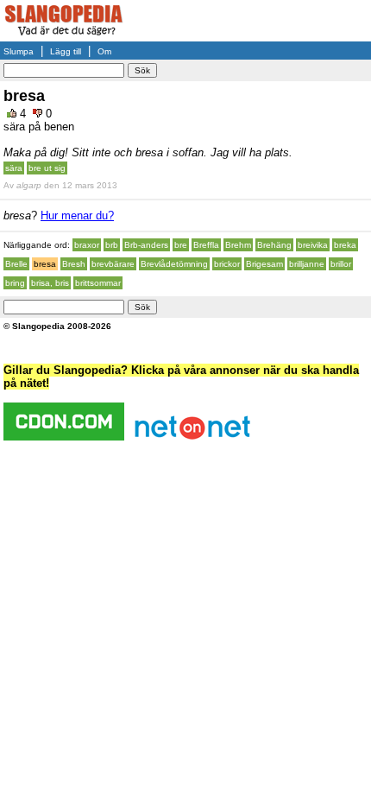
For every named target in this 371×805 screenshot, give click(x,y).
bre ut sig (47, 168)
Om (104, 51)
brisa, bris (50, 283)
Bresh (73, 264)
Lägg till (65, 51)
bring (15, 283)
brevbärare (113, 264)
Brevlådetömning (174, 264)
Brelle (16, 264)
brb (111, 245)
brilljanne (306, 264)
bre (180, 245)
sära (13, 168)
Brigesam (264, 264)
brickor (227, 264)
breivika (313, 245)
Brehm (238, 245)
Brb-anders (146, 245)
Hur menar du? (77, 215)
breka (345, 245)
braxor (86, 245)
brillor (340, 264)
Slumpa (18, 51)
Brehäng (274, 245)
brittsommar (98, 283)
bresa (45, 264)
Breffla (206, 245)
